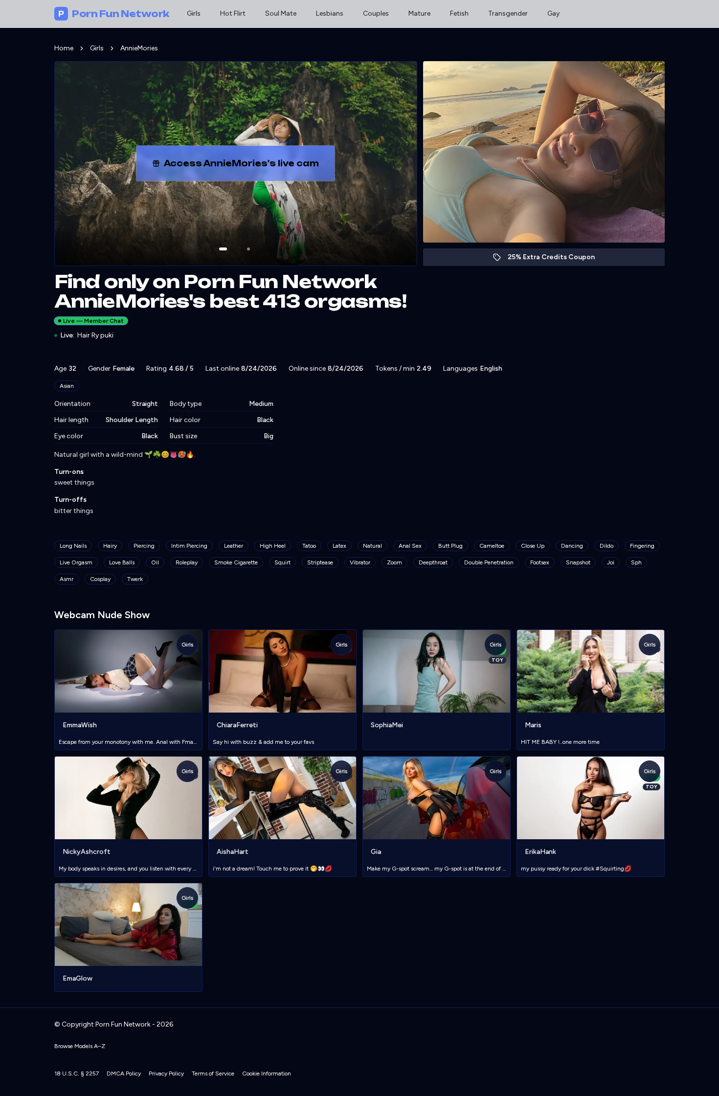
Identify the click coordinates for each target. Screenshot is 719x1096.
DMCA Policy (124, 1073)
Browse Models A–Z (79, 1046)
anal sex (410, 545)
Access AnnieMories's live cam (245, 166)
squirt (282, 562)
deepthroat (433, 562)
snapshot (578, 562)
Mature (419, 13)
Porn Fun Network (113, 13)
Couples (376, 13)
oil (155, 562)
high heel (273, 545)
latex (339, 545)
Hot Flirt (233, 13)
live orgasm (76, 562)
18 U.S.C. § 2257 (76, 1073)
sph (636, 562)
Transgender (508, 13)
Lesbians (329, 13)
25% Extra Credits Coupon (556, 259)
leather (233, 545)
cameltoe (491, 545)
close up (532, 545)
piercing (144, 545)
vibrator (360, 562)
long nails (73, 545)
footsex (539, 562)
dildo (606, 545)
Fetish (459, 13)
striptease (320, 562)
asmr (66, 579)
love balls (122, 562)
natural (372, 545)
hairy (110, 545)
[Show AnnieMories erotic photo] (223, 249)
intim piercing (189, 545)
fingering (642, 545)
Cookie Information (266, 1073)
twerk (135, 579)
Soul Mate (280, 13)
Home (63, 48)
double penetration (489, 562)
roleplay (187, 562)
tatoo (309, 545)
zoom (394, 562)
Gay (553, 13)
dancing (572, 545)
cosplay (100, 579)
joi (610, 562)
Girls (194, 13)
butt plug (450, 545)
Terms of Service (213, 1073)
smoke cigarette (236, 562)
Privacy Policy (166, 1073)
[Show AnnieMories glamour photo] (248, 249)
